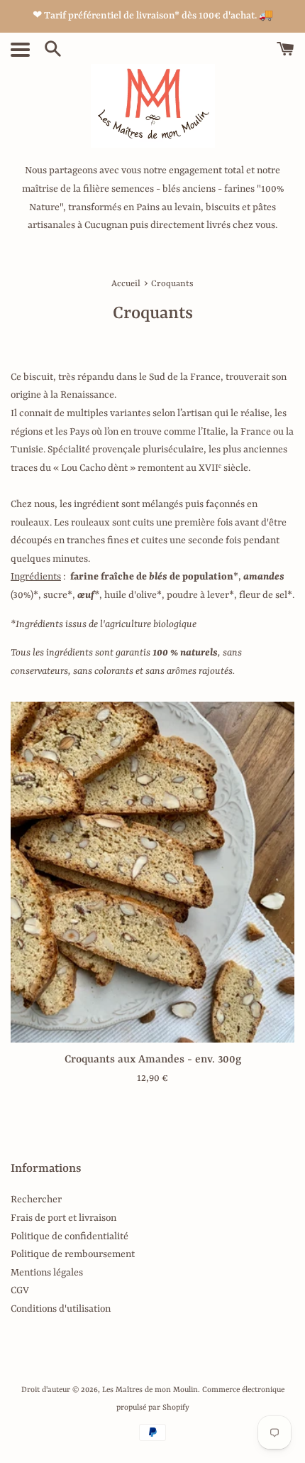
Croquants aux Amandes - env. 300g (153, 1059)
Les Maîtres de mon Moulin (150, 1390)
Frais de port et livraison (63, 1218)
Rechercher (36, 1199)
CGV (20, 1290)
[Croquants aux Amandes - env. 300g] (152, 872)
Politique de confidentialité (69, 1236)
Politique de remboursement (73, 1254)
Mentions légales (47, 1272)
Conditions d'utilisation (61, 1309)
